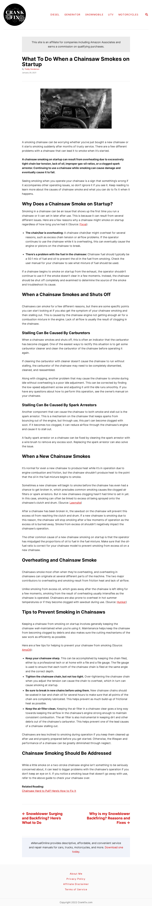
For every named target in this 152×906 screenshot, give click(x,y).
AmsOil (26, 649)
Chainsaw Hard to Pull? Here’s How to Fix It (49, 790)
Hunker (121, 602)
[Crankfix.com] (21, 14)
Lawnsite (75, 502)
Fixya (83, 224)
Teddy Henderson (32, 69)
